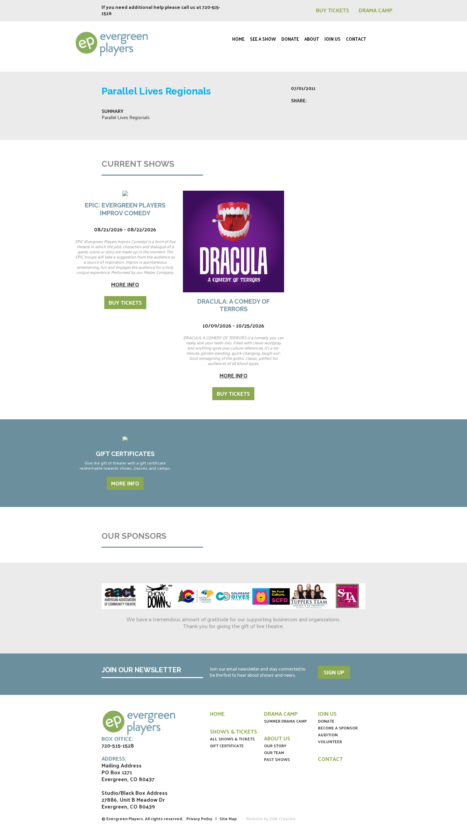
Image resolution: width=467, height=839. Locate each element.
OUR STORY (275, 745)
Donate (290, 39)
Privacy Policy (199, 818)
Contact (356, 39)
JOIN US (327, 714)
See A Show (263, 39)
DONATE (326, 721)
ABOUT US (277, 738)
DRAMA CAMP (375, 10)
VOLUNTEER (330, 741)
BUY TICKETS (333, 10)
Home (238, 39)
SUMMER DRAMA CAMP (285, 721)
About (311, 39)
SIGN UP (334, 672)
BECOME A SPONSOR (338, 728)
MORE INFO (125, 483)
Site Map (228, 818)
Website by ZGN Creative (271, 818)
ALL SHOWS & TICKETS (232, 738)
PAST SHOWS (277, 759)
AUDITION (328, 734)
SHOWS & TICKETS (233, 731)
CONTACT (330, 759)
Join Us (332, 39)
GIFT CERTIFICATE (227, 745)
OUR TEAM (274, 752)
